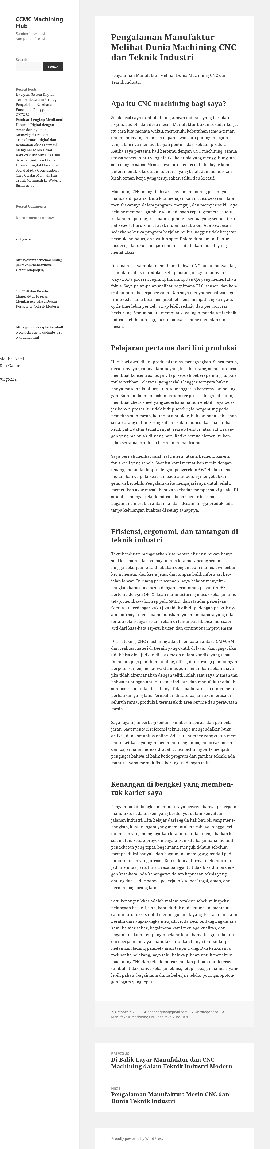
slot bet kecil (12, 359)
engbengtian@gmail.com (167, 1012)
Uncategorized (206, 1012)
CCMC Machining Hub (39, 22)
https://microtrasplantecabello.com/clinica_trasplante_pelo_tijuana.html (39, 332)
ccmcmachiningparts (192, 749)
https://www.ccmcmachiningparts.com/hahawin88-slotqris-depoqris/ (39, 265)
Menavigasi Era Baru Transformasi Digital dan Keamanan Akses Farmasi (36, 140)
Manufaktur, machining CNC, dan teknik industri (149, 1017)
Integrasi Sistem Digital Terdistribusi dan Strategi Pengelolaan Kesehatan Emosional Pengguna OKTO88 (37, 104)
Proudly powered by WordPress (137, 1138)
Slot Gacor (10, 365)
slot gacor (23, 239)
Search (21, 59)
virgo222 (8, 379)
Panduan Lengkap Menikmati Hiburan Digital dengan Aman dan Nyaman (39, 124)
